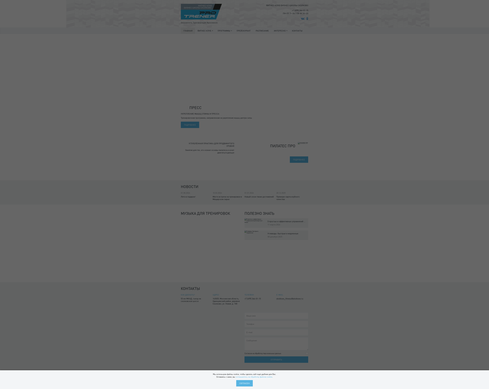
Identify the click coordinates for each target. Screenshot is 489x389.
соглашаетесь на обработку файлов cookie (254, 376)
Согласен (244, 383)
